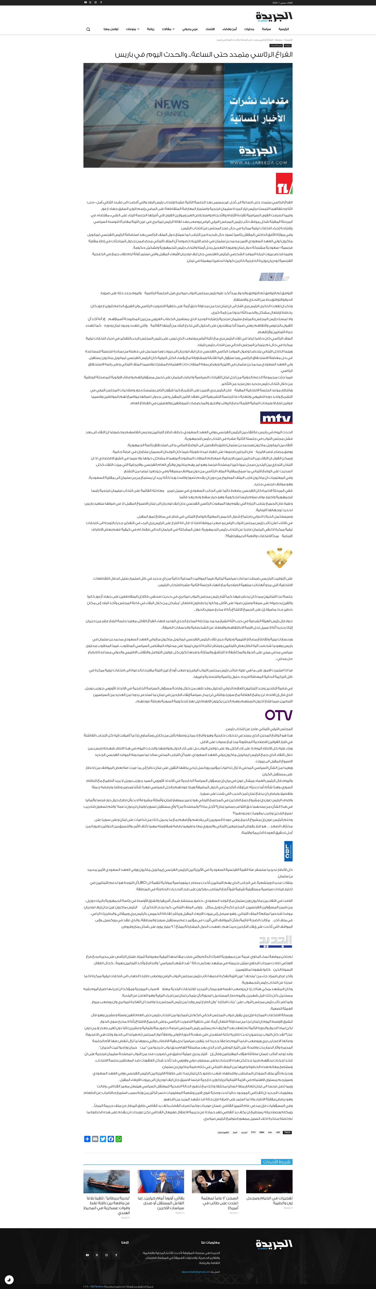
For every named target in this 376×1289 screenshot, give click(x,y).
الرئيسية (289, 40)
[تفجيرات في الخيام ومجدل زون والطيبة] (269, 1181)
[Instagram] (95, 3)
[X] (90, 3)
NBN (261, 1132)
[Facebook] (101, 3)
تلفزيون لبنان (223, 1132)
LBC (278, 1132)
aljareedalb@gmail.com (196, 1271)
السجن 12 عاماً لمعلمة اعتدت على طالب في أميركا (219, 1203)
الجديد (244, 1132)
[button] (88, 29)
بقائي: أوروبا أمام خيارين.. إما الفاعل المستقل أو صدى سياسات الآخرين (161, 1203)
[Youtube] (85, 3)
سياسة (278, 40)
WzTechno (97, 1286)
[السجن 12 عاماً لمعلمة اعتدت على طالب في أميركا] (215, 1181)
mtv (270, 1132)
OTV (253, 1132)
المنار (235, 1132)
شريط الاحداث (276, 45)
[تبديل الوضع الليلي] (9, 1279)
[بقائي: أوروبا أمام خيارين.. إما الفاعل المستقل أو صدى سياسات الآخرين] (161, 1181)
